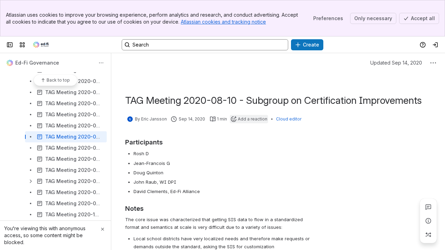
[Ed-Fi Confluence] (41, 44)
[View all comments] (428, 206)
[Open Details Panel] (428, 220)
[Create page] (428, 234)
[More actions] (101, 63)
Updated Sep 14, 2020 (396, 63)
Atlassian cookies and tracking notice (223, 22)
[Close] (102, 229)
